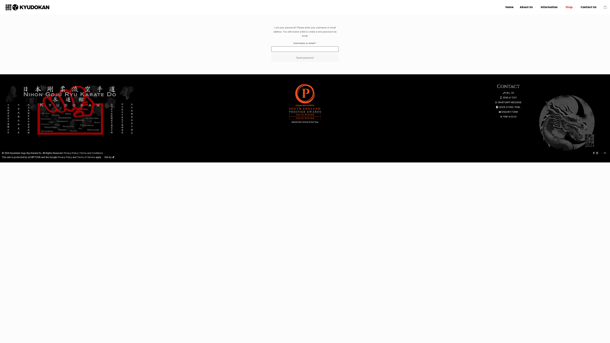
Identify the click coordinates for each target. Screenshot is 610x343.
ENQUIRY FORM (509, 112)
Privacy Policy (71, 153)
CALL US (509, 92)
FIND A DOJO (509, 116)
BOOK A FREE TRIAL (510, 107)
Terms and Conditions (91, 153)
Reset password (304, 57)
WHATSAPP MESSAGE (509, 102)
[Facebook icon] (594, 153)
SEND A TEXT (509, 97)
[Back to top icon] (604, 153)
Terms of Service (86, 157)
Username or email (310, 43)
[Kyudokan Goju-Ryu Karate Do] (27, 7)
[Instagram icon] (597, 153)
